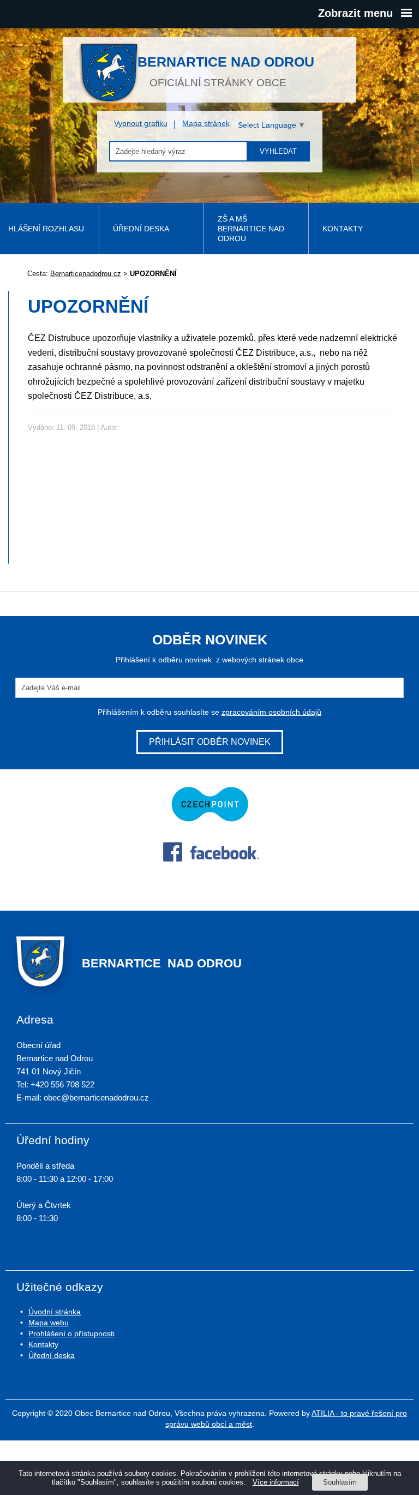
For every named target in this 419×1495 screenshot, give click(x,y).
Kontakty (342, 228)
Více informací (276, 1482)
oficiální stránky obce (225, 71)
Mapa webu (48, 1322)
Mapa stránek (206, 123)
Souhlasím (340, 1482)
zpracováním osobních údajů (271, 712)
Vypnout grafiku (140, 123)
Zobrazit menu (355, 13)
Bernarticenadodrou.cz (85, 274)
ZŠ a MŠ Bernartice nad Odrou (251, 228)
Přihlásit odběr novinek (210, 741)
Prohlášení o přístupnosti (71, 1333)
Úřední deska (141, 228)
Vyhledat (278, 151)
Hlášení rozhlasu (46, 228)
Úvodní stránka (54, 1311)
